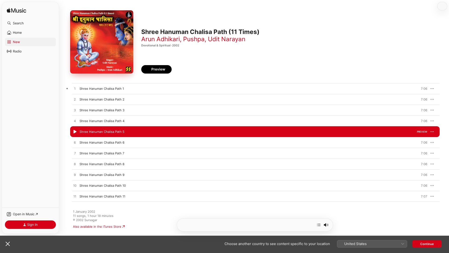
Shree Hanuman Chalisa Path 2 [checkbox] (102, 99)
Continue (427, 244)
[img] (16, 10)
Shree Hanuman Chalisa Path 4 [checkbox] (102, 121)
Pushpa (194, 39)
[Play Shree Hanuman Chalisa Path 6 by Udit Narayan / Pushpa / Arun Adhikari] (75, 143)
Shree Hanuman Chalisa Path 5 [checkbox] (102, 132)
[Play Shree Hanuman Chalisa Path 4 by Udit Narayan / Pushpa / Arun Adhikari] (75, 121)
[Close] (8, 244)
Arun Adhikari (160, 39)
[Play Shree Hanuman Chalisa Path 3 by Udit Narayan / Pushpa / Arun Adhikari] (75, 110)
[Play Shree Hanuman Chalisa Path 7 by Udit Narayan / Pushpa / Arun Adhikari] (75, 153)
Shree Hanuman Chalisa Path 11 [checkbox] (102, 196)
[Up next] (319, 225)
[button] (30, 23)
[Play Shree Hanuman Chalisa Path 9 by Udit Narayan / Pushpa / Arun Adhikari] (75, 175)
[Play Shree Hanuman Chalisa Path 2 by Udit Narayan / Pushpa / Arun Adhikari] (75, 99)
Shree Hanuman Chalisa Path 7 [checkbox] (102, 153)
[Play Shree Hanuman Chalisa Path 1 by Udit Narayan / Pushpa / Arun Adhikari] (75, 89)
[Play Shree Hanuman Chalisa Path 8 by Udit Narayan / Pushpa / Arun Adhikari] (75, 164)
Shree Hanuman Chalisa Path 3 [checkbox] (102, 110)
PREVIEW (422, 88)
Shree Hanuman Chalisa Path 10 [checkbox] (103, 185)
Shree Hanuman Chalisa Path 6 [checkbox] (102, 142)
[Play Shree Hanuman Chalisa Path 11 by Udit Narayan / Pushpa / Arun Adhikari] (75, 196)
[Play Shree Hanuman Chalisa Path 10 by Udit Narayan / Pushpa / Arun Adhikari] (75, 186)
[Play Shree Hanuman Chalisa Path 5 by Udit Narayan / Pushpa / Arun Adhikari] (75, 132)
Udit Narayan (226, 39)
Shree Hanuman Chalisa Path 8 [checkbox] (102, 164)
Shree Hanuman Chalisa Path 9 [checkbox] (102, 175)
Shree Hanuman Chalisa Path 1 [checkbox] (102, 88)
